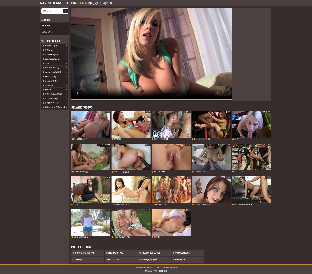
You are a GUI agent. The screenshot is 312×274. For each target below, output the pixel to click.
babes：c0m (113, 259)
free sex (163, 271)
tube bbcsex (180, 259)
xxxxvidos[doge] (182, 253)
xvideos (148, 271)
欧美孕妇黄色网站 (149, 259)
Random (48, 31)
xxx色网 (78, 259)
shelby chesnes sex (150, 253)
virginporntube (115, 253)
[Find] (65, 11)
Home (47, 25)
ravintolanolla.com (58, 3)
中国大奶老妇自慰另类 (84, 253)
